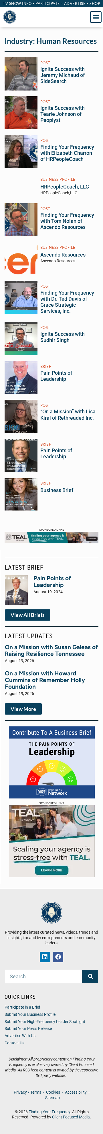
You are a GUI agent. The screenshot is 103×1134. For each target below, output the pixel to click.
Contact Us (14, 1043)
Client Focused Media (71, 1117)
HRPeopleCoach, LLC (64, 187)
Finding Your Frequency (49, 1111)
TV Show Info (17, 3)
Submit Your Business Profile (30, 1014)
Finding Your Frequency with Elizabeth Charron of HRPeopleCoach (67, 153)
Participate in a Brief (22, 1007)
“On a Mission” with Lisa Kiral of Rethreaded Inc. (68, 415)
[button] (96, 17)
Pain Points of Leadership (56, 376)
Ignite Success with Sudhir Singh (62, 337)
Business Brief (56, 490)
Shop (95, 3)
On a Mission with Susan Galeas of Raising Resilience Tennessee (51, 650)
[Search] (90, 976)
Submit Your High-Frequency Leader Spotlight (45, 1021)
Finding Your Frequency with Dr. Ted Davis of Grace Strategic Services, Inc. (67, 302)
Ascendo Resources (63, 255)
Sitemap (52, 1097)
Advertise (75, 3)
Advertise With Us (20, 1035)
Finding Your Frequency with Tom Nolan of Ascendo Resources (67, 221)
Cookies (53, 1092)
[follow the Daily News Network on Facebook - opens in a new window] (58, 957)
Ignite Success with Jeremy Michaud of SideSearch (62, 75)
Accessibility (76, 1092)
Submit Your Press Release (28, 1028)
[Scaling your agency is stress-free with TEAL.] (51, 542)
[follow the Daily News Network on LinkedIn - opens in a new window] (45, 957)
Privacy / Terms (27, 1092)
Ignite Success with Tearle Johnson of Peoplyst (62, 114)
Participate (47, 3)
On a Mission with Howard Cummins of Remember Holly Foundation (45, 680)
